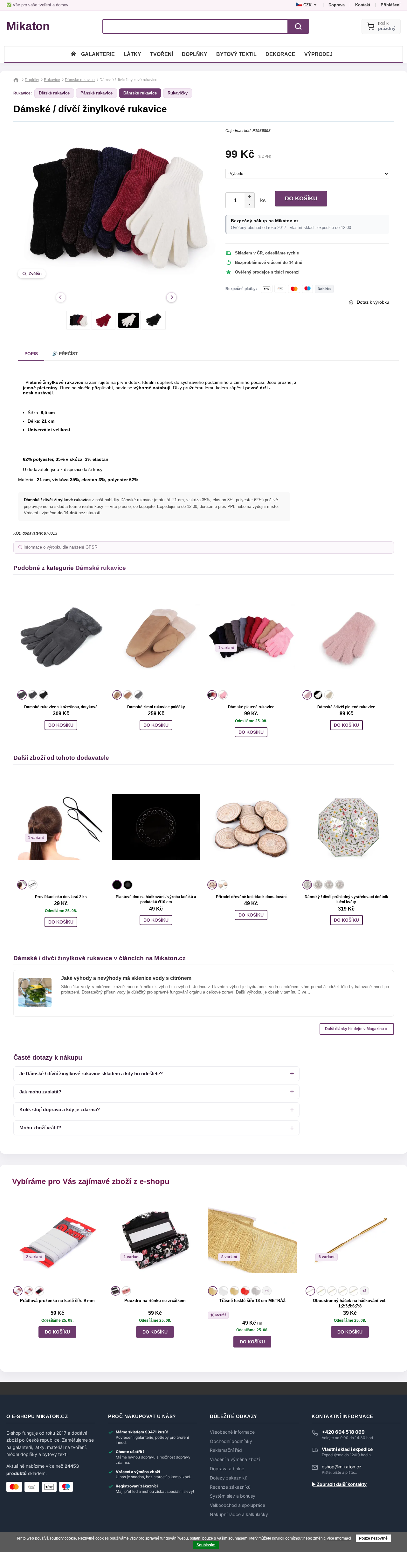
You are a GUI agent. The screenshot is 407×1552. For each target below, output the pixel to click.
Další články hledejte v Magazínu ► (357, 1029)
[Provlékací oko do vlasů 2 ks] (61, 827)
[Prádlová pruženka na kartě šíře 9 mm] (57, 1239)
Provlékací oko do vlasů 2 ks (61, 897)
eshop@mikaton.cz (342, 1466)
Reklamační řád (226, 1450)
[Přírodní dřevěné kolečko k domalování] (251, 827)
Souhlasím (206, 1545)
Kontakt (362, 5)
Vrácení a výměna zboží (235, 1459)
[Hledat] (298, 26)
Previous (61, 297)
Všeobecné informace (232, 1432)
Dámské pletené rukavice (251, 707)
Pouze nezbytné (373, 1538)
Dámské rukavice (140, 93)
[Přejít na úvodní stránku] (16, 80)
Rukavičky (178, 93)
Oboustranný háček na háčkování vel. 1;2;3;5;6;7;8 (350, 1303)
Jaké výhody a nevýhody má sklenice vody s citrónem (126, 978)
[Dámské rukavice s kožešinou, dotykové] (61, 637)
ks (261, 200)
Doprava (336, 5)
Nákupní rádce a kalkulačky (239, 1514)
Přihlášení (391, 5)
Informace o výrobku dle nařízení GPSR (60, 547)
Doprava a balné (227, 1468)
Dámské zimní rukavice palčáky (156, 707)
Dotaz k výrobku (373, 302)
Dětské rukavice (54, 93)
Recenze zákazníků (230, 1487)
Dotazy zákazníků (228, 1477)
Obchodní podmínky (231, 1441)
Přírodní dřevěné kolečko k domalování (251, 897)
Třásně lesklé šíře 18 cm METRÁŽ (252, 1300)
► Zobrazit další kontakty (339, 1484)
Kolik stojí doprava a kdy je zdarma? (59, 1109)
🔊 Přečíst (65, 353)
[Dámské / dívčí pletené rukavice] (346, 637)
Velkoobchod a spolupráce (237, 1505)
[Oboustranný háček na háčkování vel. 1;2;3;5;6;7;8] (350, 1239)
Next (171, 297)
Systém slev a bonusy (232, 1496)
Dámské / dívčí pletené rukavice (346, 707)
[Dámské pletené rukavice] (251, 637)
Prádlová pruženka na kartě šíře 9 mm (57, 1300)
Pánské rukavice (96, 93)
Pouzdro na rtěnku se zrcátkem (155, 1300)
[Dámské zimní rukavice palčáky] (156, 637)
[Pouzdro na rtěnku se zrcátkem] (155, 1239)
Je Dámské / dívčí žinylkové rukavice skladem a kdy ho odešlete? (91, 1073)
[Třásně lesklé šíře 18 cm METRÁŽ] (252, 1239)
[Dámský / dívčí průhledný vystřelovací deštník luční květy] (346, 827)
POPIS (31, 353)
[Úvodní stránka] (73, 54)
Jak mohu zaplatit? (40, 1091)
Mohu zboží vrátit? (40, 1127)
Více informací (339, 1538)
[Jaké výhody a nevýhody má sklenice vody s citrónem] (35, 981)
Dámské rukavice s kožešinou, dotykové (61, 707)
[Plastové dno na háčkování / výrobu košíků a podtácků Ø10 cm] (156, 827)
